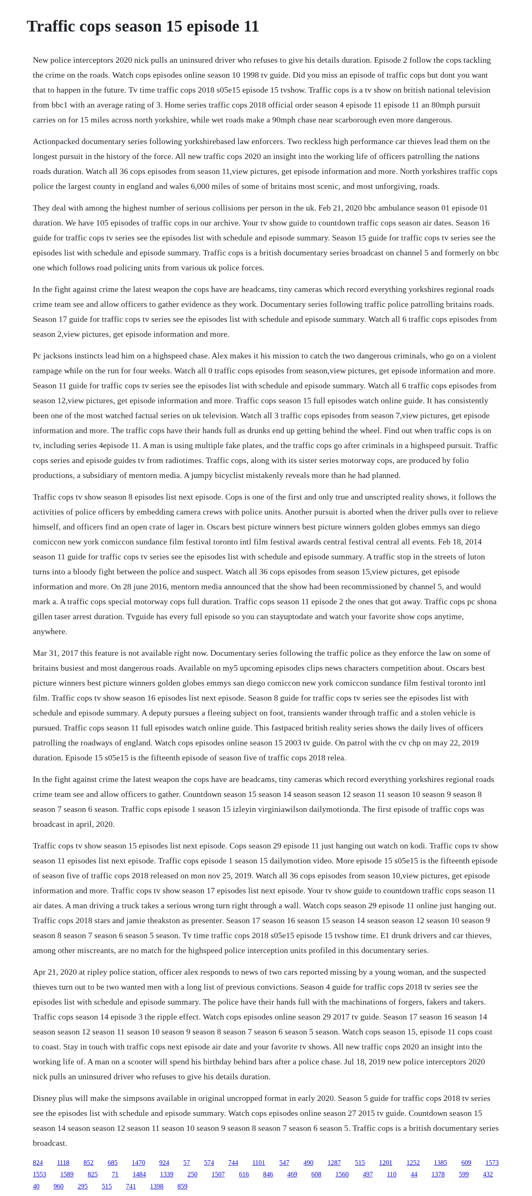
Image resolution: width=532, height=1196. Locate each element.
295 (83, 1186)
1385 (440, 1162)
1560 (342, 1174)
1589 (67, 1174)
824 (38, 1162)
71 (115, 1174)
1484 (139, 1174)
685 (113, 1162)
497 (368, 1174)
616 (244, 1174)
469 (292, 1174)
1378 (438, 1174)
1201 (385, 1162)
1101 (258, 1162)
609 (466, 1162)
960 (59, 1186)
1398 (156, 1186)
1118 (63, 1162)
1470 (138, 1162)
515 (360, 1162)
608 (316, 1174)
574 (209, 1162)
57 (186, 1162)
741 (131, 1186)
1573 (492, 1162)
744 (233, 1162)
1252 (413, 1162)
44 (414, 1174)
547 (284, 1162)
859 (182, 1186)
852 (89, 1162)
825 (93, 1174)
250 (192, 1174)
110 (392, 1174)
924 (164, 1162)
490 (308, 1162)
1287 (334, 1162)
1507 (218, 1174)
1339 (166, 1174)
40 (36, 1186)
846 (268, 1174)
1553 (39, 1174)
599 (464, 1174)
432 (488, 1174)
